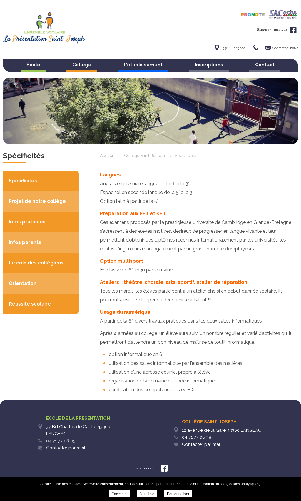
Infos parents (25, 242)
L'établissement (143, 65)
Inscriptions (209, 65)
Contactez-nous (285, 48)
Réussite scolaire (30, 304)
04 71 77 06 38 (196, 437)
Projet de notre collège (37, 201)
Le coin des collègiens (36, 263)
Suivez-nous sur (272, 30)
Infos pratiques (27, 222)
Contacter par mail (65, 448)
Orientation (22, 283)
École (33, 65)
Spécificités (23, 180)
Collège (81, 65)
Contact (265, 65)
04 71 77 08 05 (60, 440)
